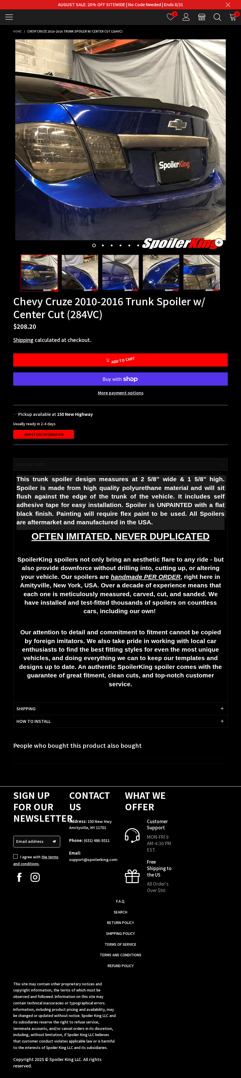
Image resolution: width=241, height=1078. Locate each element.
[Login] (186, 17)
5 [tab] (129, 245)
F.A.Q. (120, 901)
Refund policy (121, 965)
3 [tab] (112, 245)
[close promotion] (227, 4)
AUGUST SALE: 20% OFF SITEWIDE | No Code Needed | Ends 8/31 (120, 4)
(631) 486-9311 (97, 840)
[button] (16, 272)
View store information (43, 434)
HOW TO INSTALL (33, 721)
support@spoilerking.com (93, 859)
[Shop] (202, 17)
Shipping (23, 339)
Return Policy (120, 922)
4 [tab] (120, 245)
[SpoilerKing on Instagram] (35, 877)
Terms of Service (120, 944)
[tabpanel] (120, 144)
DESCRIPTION (29, 464)
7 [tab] (147, 245)
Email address (29, 841)
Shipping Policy (120, 933)
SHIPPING (26, 708)
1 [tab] (94, 245)
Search (120, 911)
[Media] (219, 242)
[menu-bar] (11, 17)
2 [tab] (103, 245)
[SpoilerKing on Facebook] (19, 877)
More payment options (120, 393)
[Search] (217, 17)
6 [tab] (138, 245)
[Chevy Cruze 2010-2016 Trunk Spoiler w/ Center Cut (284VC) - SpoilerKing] (120, 144)
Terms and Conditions (120, 954)
